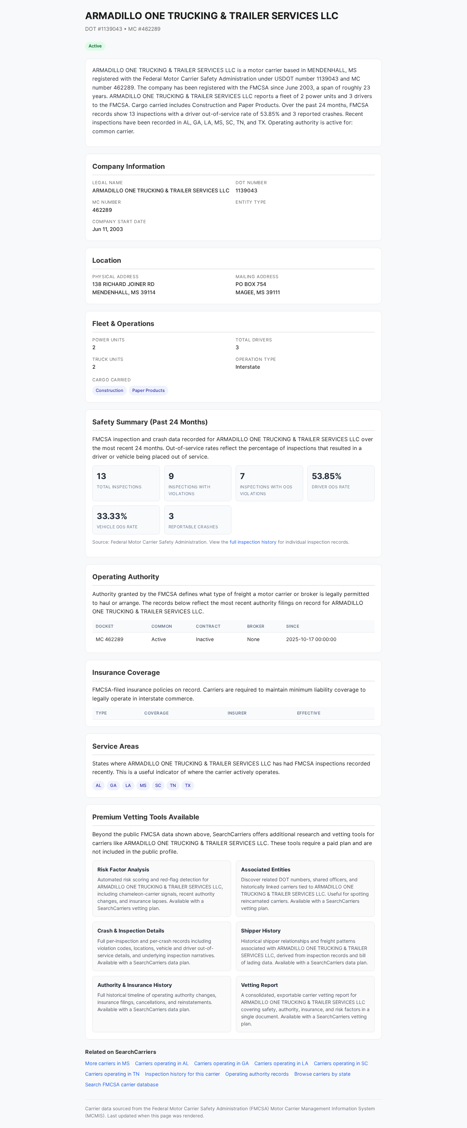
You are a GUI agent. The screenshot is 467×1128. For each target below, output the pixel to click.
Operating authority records (257, 1074)
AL (98, 785)
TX (188, 785)
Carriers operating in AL (162, 1063)
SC (158, 785)
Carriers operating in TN (112, 1074)
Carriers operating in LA (281, 1063)
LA (128, 785)
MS (143, 785)
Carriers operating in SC (341, 1063)
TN (173, 785)
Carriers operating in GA (221, 1063)
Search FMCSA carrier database (121, 1084)
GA (113, 785)
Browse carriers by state (322, 1074)
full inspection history (253, 542)
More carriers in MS (107, 1063)
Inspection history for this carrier (182, 1074)
